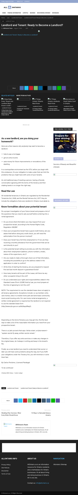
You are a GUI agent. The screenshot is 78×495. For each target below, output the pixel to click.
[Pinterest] (75, 1)
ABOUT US (20, 1)
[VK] (54, 88)
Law (8, 18)
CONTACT (27, 1)
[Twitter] (26, 88)
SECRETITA (58, 159)
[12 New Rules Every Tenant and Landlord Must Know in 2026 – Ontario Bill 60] (8, 103)
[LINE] (59, 88)
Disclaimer (5, 471)
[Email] (45, 88)
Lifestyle (25, 13)
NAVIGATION (58, 459)
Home (3, 18)
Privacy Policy (5, 465)
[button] (74, 13)
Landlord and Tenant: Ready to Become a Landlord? (34, 388)
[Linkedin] (40, 88)
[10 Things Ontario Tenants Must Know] (39, 102)
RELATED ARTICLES (7, 95)
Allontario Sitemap (60, 464)
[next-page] (76, 95)
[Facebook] (71, 1)
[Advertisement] (52, 7)
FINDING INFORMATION (14, 13)
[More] (68, 88)
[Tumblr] (50, 88)
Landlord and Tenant (12, 388)
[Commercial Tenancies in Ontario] (23, 102)
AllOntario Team (7, 28)
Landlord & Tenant (17, 18)
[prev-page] (73, 95)
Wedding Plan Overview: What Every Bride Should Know (11, 414)
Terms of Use (5, 474)
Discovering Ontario (43, 13)
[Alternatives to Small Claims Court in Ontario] (70, 102)
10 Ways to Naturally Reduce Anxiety (41, 414)
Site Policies (5, 468)
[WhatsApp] (36, 88)
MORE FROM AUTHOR (23, 95)
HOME (4, 13)
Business (32, 13)
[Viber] (64, 88)
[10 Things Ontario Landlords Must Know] (54, 102)
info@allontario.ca (42, 483)
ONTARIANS (55, 13)
